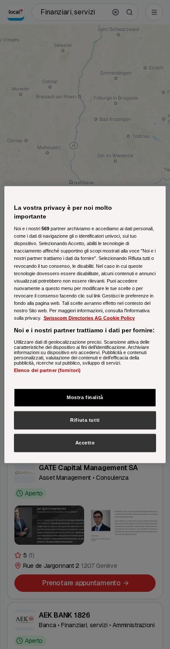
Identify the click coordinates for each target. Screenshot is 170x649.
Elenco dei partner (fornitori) (47, 369)
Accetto (85, 442)
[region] (85, 324)
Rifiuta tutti (84, 420)
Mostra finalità (85, 397)
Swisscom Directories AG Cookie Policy (89, 318)
